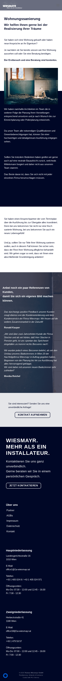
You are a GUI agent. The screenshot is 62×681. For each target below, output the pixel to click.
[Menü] (58, 5)
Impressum (12, 521)
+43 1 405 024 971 (33, 579)
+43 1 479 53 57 (14, 641)
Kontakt (10, 531)
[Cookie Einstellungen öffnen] (5, 677)
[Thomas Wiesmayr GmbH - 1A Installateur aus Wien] (13, 5)
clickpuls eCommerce (36, 675)
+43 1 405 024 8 (14, 579)
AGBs (9, 515)
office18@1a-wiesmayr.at (18, 631)
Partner (10, 510)
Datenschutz (13, 526)
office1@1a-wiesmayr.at (18, 569)
